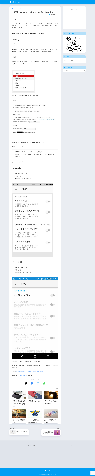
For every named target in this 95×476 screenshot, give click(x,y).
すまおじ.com (15, 2)
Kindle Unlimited (23, 375)
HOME (48, 470)
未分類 (56, 388)
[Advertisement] (74, 18)
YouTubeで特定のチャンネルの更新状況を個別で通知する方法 (31, 371)
